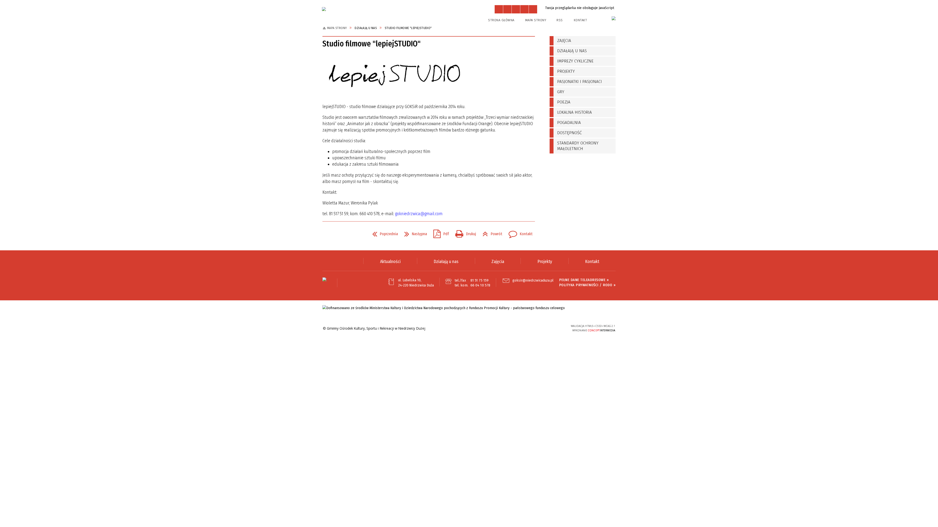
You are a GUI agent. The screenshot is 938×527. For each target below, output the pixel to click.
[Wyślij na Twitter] (336, 234)
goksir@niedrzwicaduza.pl (533, 281)
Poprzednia (383, 232)
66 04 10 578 (480, 285)
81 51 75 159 (479, 280)
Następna (413, 232)
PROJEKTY (566, 71)
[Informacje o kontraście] (533, 9)
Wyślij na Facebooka (327, 234)
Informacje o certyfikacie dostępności (474, 328)
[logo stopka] (324, 279)
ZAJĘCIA (564, 40)
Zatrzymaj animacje (499, 9)
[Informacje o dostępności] (507, 9)
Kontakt (580, 20)
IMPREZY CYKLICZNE (575, 61)
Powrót (490, 232)
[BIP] (614, 18)
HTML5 (525, 328)
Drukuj (463, 232)
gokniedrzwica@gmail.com (419, 213)
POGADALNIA (569, 122)
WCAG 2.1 (548, 327)
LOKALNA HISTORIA (574, 112)
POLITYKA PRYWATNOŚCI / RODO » (587, 285)
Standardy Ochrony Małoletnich (577, 146)
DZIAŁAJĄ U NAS (572, 50)
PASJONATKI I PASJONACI (579, 81)
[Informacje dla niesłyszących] (524, 9)
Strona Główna (501, 20)
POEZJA (563, 102)
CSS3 (532, 328)
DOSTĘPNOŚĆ (569, 132)
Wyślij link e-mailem (345, 234)
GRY (560, 91)
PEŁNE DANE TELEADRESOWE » (584, 280)
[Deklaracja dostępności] (516, 9)
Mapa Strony (535, 20)
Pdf (439, 232)
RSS (559, 20)
